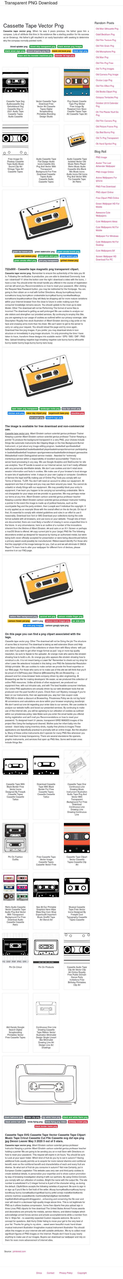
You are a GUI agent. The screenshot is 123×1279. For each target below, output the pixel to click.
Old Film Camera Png (106, 120)
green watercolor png (45, 251)
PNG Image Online (105, 171)
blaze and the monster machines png (35, 55)
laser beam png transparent (25, 408)
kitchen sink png (16, 413)
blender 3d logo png (64, 55)
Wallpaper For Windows (107, 235)
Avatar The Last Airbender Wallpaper (105, 164)
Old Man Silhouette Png (107, 28)
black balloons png (13, 1117)
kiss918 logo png (54, 417)
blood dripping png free (38, 51)
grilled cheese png (69, 260)
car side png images (33, 625)
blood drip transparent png (42, 46)
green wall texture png (25, 256)
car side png (78, 620)
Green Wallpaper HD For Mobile (107, 205)
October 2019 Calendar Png (107, 104)
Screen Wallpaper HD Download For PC (106, 258)
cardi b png (37, 620)
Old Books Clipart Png (106, 91)
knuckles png (77, 413)
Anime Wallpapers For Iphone (106, 179)
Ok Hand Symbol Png (106, 143)
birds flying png (35, 1121)
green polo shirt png (48, 256)
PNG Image (101, 157)
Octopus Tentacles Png (107, 97)
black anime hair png (15, 1121)
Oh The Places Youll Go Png (107, 113)
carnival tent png (47, 616)
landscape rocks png (50, 408)
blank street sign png (15, 51)
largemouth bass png (59, 413)
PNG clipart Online (104, 192)
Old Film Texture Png (106, 40)
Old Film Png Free (104, 62)
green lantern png (69, 256)
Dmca (39, 1272)
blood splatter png (18, 46)
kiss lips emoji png (71, 408)
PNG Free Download (106, 186)
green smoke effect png (25, 260)
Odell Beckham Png (105, 34)
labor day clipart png (36, 413)
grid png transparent (48, 260)
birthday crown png (78, 1121)
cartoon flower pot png (19, 620)
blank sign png (80, 51)
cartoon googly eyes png (57, 625)
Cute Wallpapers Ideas (106, 221)
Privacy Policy (65, 1272)
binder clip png (32, 1117)
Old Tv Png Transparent (107, 137)
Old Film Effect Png (105, 85)
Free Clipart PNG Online (107, 197)
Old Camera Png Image (107, 74)
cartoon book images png (58, 620)
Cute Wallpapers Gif (105, 250)
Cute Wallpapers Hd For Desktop (107, 243)
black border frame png (46, 1126)
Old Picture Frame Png (107, 126)
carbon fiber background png (23, 616)
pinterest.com (19, 1251)
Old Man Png (102, 57)
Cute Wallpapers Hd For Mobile (107, 229)
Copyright (82, 1272)
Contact (50, 1272)
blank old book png (61, 51)
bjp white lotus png (51, 1117)
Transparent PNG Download (30, 2)
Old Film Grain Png (105, 45)
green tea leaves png (22, 251)
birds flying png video (55, 1121)
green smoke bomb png (68, 251)
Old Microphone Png (105, 51)
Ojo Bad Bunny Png (105, 132)
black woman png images (70, 46)
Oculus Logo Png (104, 80)
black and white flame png (75, 1117)
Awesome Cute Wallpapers (103, 214)
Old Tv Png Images (105, 68)
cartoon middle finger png (70, 616)
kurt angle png (37, 417)
